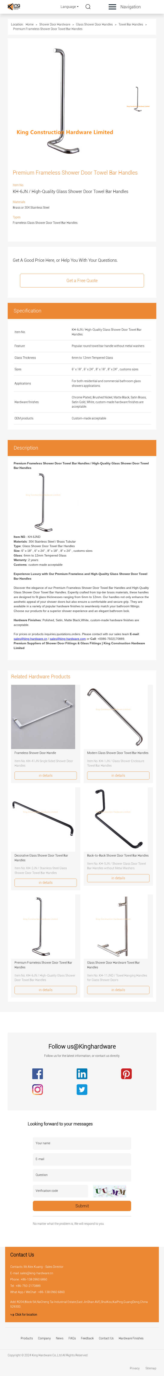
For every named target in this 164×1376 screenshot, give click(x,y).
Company (44, 1338)
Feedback (87, 1338)
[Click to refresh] (109, 1191)
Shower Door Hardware (54, 24)
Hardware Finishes (131, 1338)
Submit (82, 1205)
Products (27, 1338)
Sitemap (150, 1368)
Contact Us (106, 1338)
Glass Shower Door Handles (94, 24)
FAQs (72, 1338)
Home (30, 24)
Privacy (135, 1368)
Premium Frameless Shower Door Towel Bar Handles (47, 29)
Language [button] (68, 7)
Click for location (26, 1314)
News (59, 1338)
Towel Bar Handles (131, 24)
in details (46, 775)
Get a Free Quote (82, 280)
